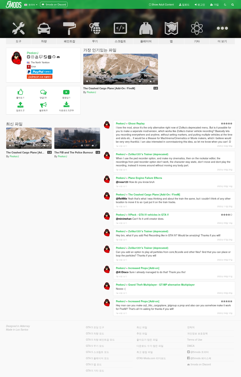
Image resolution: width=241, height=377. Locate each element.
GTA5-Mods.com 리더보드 (151, 358)
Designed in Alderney (18, 326)
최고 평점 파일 (145, 352)
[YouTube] (36, 56)
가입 (216, 4)
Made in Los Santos (17, 329)
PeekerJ (32, 52)
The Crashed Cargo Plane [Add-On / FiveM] (154, 194)
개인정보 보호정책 (197, 333)
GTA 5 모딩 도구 (95, 327)
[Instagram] (32, 56)
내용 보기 (123, 145)
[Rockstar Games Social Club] (50, 56)
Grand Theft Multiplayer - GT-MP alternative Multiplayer (161, 284)
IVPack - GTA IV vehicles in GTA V (148, 214)
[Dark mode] (225, 4)
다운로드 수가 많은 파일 (150, 345)
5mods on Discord (200, 364)
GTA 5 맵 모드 (94, 364)
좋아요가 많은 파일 (147, 339)
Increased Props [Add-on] (143, 268)
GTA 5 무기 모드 (95, 345)
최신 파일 (142, 327)
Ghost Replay (136, 123)
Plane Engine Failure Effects (145, 178)
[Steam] (45, 56)
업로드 (185, 4)
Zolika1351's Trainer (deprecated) (148, 154)
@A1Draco (122, 272)
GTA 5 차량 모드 (95, 333)
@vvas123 (122, 182)
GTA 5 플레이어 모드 (97, 358)
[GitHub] (54, 56)
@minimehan (124, 218)
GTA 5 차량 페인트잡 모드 (100, 339)
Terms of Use (194, 339)
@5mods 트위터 (199, 352)
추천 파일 (142, 333)
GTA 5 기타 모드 (95, 370)
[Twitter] (28, 56)
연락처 (191, 327)
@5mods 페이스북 (200, 358)
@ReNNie (121, 198)
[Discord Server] (58, 56)
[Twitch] (41, 56)
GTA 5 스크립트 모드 (97, 352)
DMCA (190, 345)
